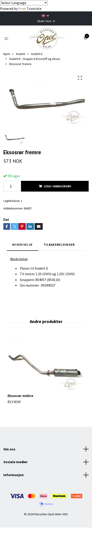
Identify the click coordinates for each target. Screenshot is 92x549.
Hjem (6, 54)
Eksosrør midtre (20, 395)
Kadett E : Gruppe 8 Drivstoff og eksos (34, 59)
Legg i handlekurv (57, 186)
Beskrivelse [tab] (22, 244)
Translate (34, 8)
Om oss (9, 449)
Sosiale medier (15, 462)
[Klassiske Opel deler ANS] (46, 38)
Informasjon (13, 475)
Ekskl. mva (44, 21)
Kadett (20, 54)
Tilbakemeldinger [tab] (59, 244)
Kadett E (37, 54)
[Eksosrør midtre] (46, 364)
